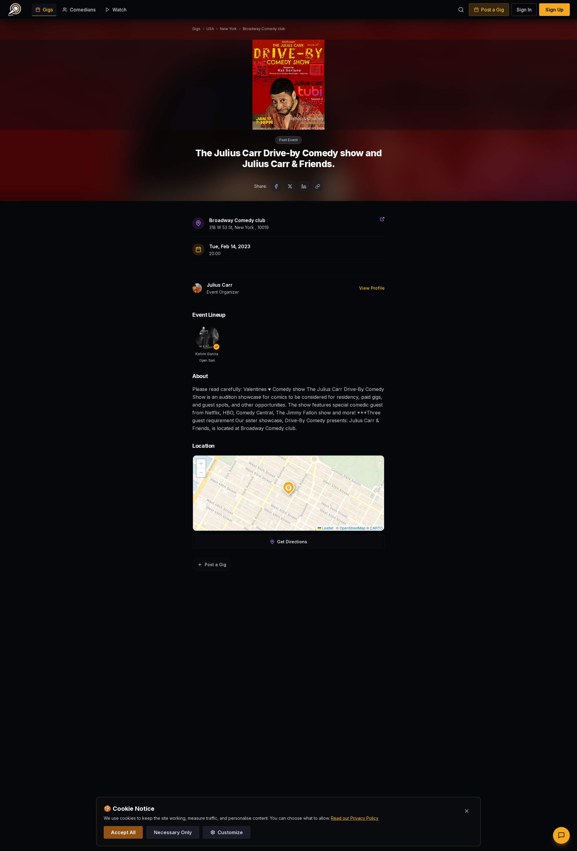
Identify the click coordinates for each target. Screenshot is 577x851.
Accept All (123, 832)
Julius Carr (220, 285)
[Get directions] (382, 219)
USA (210, 28)
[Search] (461, 9)
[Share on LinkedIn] (304, 186)
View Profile (372, 288)
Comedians (83, 10)
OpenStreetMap (352, 527)
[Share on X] (290, 186)
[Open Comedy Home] (14, 9)
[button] (288, 486)
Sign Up (554, 10)
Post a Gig (492, 10)
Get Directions (292, 541)
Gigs (48, 10)
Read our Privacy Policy (354, 818)
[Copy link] (318, 186)
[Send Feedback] (561, 835)
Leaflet (327, 527)
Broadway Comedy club (264, 28)
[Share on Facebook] (276, 186)
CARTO (376, 527)
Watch (119, 10)
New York (228, 28)
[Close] (466, 811)
